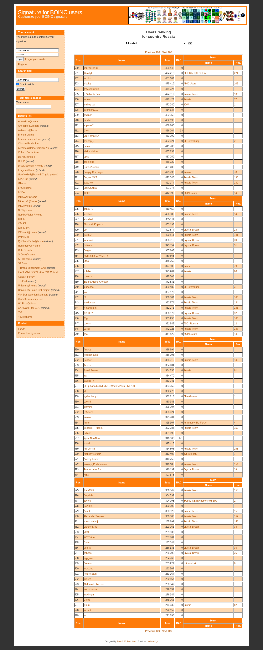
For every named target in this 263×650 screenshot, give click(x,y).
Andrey (87, 349)
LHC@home (25, 187)
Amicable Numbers (28, 125)
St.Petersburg (191, 141)
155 (236, 490)
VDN (86, 532)
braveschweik (91, 89)
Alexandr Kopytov (93, 224)
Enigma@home (26, 170)
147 (236, 328)
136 (236, 94)
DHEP (21, 161)
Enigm (87, 250)
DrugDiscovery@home (30, 165)
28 (235, 229)
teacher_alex (91, 354)
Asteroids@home (27, 130)
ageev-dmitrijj (91, 521)
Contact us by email (29, 333)
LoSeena (88, 412)
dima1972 (89, 490)
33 (235, 469)
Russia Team (190, 94)
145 (236, 193)
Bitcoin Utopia (26, 134)
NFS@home (25, 210)
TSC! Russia (190, 323)
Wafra (87, 193)
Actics (87, 365)
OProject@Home (27, 232)
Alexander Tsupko (94, 516)
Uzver (87, 328)
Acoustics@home (28, 121)
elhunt (87, 605)
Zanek (87, 511)
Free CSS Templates (127, 641)
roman (87, 99)
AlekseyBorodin (92, 453)
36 (235, 552)
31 (235, 245)
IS (85, 297)
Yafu (20, 312)
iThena (22, 183)
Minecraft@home (27, 201)
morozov (88, 568)
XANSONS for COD (29, 307)
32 (235, 313)
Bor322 (87, 234)
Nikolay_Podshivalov (95, 464)
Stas (86, 260)
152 (236, 427)
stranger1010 (91, 109)
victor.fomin (90, 307)
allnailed (88, 219)
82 (235, 605)
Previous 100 (152, 52)
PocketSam (90, 573)
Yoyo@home (25, 316)
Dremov (88, 563)
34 (235, 526)
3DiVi (186, 104)
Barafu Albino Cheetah (96, 281)
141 (236, 234)
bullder (87, 271)
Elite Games (190, 396)
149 (236, 334)
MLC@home (25, 205)
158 (236, 521)
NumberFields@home (30, 214)
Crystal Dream (191, 229)
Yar (85, 375)
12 (235, 323)
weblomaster (91, 589)
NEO (86, 474)
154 (236, 464)
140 (236, 214)
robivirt (87, 610)
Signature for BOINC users (50, 12)
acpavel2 (89, 125)
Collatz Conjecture (28, 152)
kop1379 (88, 208)
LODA (21, 192)
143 (236, 297)
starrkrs (88, 406)
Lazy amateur (91, 135)
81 (235, 370)
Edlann (87, 433)
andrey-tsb (89, 104)
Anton (87, 422)
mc (85, 615)
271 (236, 73)
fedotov (88, 214)
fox (85, 292)
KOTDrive (89, 537)
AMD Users (189, 83)
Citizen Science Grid (29, 139)
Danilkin (88, 505)
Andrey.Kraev (91, 459)
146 (236, 318)
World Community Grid (30, 299)
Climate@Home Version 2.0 (33, 148)
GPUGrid (23, 179)
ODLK (21, 219)
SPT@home (25, 259)
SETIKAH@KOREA (194, 73)
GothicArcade (91, 167)
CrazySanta (90, 187)
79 (235, 266)
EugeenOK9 (90, 177)
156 (236, 511)
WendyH (88, 73)
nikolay (87, 83)
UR (85, 229)
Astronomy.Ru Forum (195, 422)
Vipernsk (88, 240)
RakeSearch (25, 250)
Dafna (87, 542)
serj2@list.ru (91, 68)
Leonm (87, 323)
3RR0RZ (88, 313)
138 (236, 177)
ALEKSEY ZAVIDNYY (96, 255)
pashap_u (89, 141)
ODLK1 (22, 223)
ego (86, 334)
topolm (87, 78)
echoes (88, 552)
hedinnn (88, 115)
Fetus (87, 146)
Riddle (87, 120)
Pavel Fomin (91, 370)
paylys (87, 500)
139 (236, 182)
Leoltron (88, 276)
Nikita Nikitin (91, 151)
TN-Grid (22, 281)
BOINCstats (190, 193)
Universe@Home (27, 285)
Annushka (89, 448)
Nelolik (87, 417)
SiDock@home (26, 254)
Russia (187, 99)
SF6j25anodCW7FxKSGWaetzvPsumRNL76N (109, 386)
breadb (87, 443)
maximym (89, 594)
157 (236, 516)
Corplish (88, 495)
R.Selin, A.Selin (92, 94)
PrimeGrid (23, 236)
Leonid (87, 401)
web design (153, 641)
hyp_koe (88, 558)
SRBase (22, 263)
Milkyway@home (27, 196)
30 (235, 240)
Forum (21, 328)
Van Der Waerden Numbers (33, 294)
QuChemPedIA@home (31, 241)
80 (235, 271)
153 (236, 448)
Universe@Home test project (34, 290)
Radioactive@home (29, 245)
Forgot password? (35, 59)
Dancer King (90, 526)
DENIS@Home (26, 156)
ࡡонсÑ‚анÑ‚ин (92, 438)
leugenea (89, 286)
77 (235, 99)
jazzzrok (88, 182)
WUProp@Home (27, 303)
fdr (85, 391)
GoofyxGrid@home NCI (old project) (38, 174)
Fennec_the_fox (92, 469)
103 (236, 83)
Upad (86, 156)
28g (86, 318)
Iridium (87, 579)
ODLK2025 (24, 227)
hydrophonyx (91, 396)
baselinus (89, 161)
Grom (87, 599)
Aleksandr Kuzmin (94, 584)
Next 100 (167, 52)
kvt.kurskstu (190, 453)
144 (236, 302)
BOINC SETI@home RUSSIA (200, 500)
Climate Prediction (28, 143)
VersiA (87, 547)
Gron (86, 130)
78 (235, 172)
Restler (87, 360)
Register (22, 64)
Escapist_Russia (93, 427)
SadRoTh (89, 380)
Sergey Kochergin (93, 172)
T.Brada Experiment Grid (32, 267)
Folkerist (88, 245)
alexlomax (89, 302)
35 (235, 547)
